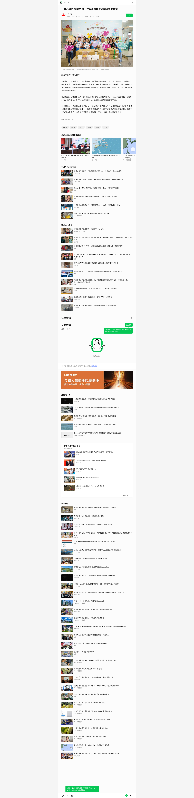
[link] (67, 796)
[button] (63, 796)
